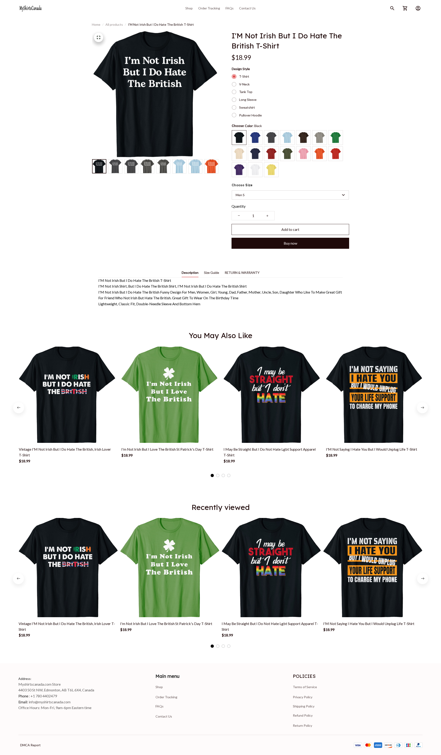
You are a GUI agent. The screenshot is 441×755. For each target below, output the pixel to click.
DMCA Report (30, 745)
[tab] (212, 475)
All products (114, 24)
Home (96, 24)
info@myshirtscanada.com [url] (50, 702)
